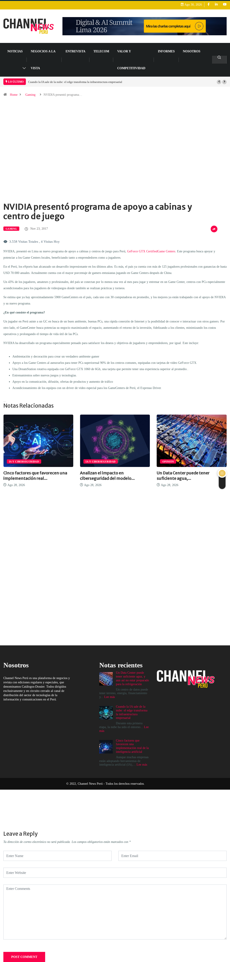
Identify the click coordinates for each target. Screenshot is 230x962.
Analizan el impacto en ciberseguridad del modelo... (107, 475)
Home (14, 94)
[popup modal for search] (219, 60)
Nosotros (191, 51)
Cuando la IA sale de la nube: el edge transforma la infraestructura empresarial (75, 82)
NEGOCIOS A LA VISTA (43, 60)
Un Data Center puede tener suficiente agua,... (183, 475)
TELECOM (101, 51)
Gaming (30, 94)
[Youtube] (225, 4)
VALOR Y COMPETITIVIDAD (131, 60)
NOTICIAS (15, 51)
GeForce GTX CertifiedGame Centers (151, 251)
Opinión (168, 461)
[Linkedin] (216, 4)
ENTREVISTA (75, 51)
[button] (219, 82)
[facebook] (209, 4)
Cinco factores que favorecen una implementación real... (35, 475)
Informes (166, 51)
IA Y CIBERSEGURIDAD (24, 461)
